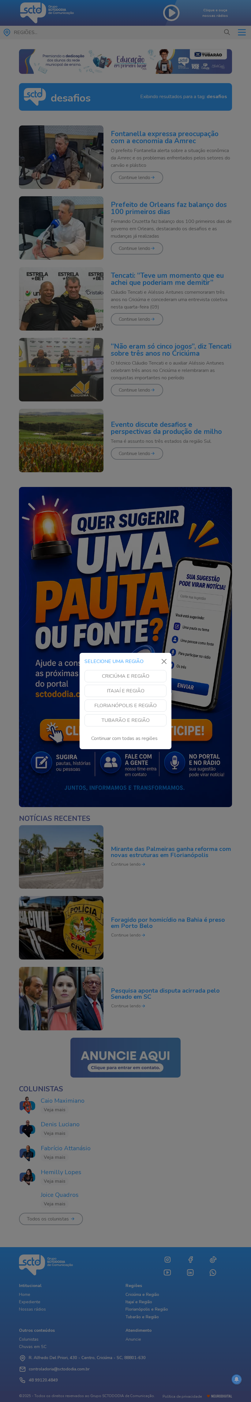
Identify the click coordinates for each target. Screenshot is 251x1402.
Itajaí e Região (125, 691)
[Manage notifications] (237, 1379)
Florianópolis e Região (125, 705)
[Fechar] (164, 661)
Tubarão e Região (126, 720)
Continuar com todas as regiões (124, 738)
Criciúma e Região (125, 676)
